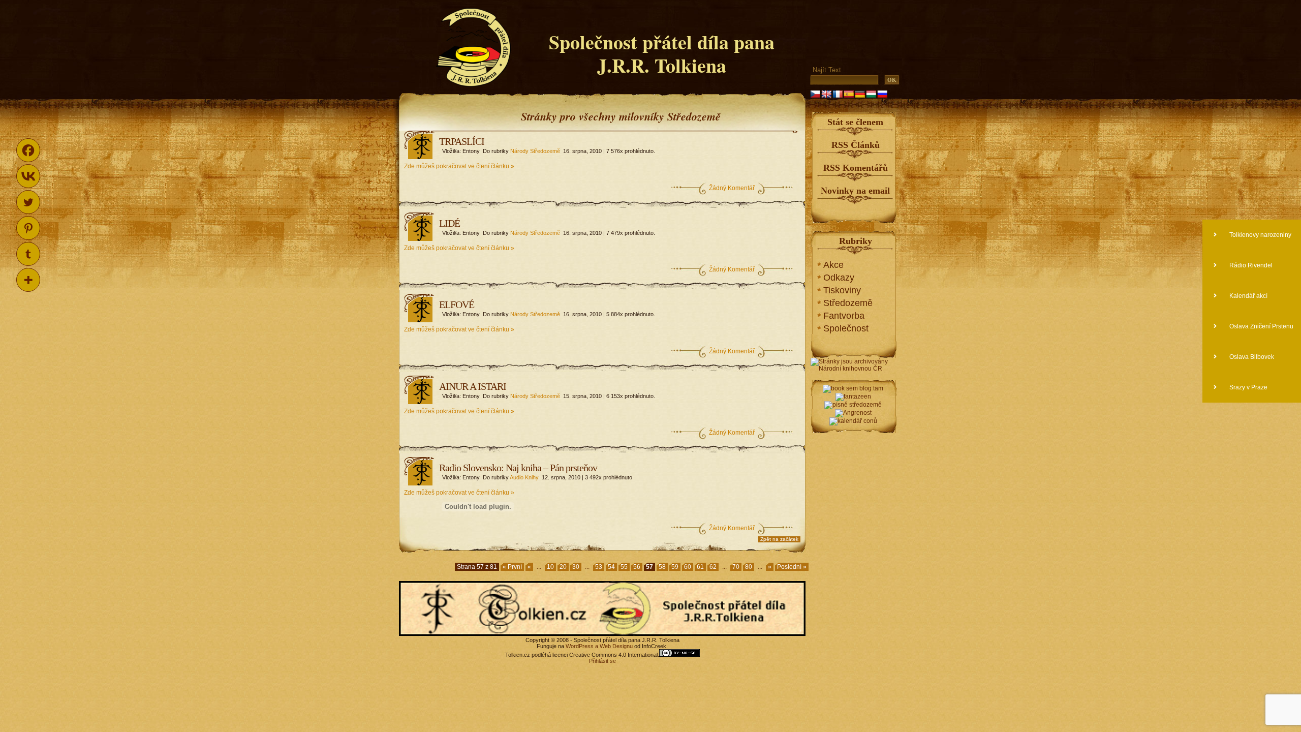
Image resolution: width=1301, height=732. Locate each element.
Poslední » (792, 566)
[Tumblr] (28, 254)
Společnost (846, 328)
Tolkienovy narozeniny (1259, 234)
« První (512, 566)
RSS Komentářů (855, 168)
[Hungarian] (871, 94)
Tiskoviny (842, 290)
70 (735, 566)
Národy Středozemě (535, 151)
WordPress (580, 646)
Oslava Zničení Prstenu (1260, 326)
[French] (837, 94)
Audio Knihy (524, 477)
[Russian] (882, 94)
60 (687, 566)
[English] (826, 94)
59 (674, 566)
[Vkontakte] (28, 176)
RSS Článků (855, 145)
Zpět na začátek (779, 539)
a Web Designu (613, 646)
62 (713, 566)
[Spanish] (849, 94)
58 (662, 566)
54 (611, 566)
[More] (28, 280)
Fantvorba (843, 316)
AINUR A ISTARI (472, 386)
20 (563, 566)
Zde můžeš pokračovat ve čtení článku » (459, 166)
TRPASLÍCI (461, 141)
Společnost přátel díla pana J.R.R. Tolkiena (662, 53)
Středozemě (848, 303)
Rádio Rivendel (1250, 265)
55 (624, 566)
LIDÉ (449, 223)
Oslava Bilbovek (1251, 356)
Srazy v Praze (1247, 387)
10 (550, 566)
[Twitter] (28, 202)
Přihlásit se (602, 661)
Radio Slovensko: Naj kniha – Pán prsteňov (518, 467)
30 (575, 566)
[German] (860, 94)
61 (700, 566)
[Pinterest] (28, 228)
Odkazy (838, 277)
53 (598, 566)
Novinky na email (855, 191)
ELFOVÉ (456, 304)
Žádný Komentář (732, 188)
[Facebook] (28, 150)
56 (636, 566)
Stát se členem (855, 122)
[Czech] (815, 94)
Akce (833, 265)
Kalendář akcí (1247, 295)
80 (748, 566)
